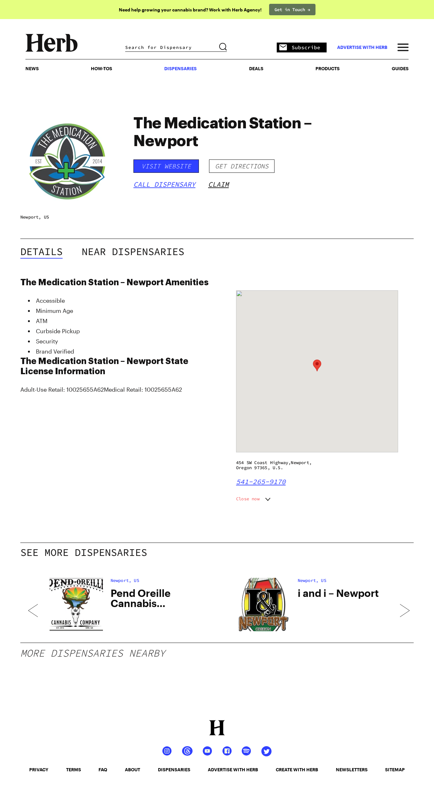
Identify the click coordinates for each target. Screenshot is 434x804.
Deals (256, 68)
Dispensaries (180, 68)
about (132, 769)
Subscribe (306, 47)
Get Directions (241, 166)
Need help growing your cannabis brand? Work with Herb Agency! (190, 9)
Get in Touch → (292, 9)
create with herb (297, 769)
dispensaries (174, 769)
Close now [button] (248, 499)
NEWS (32, 68)
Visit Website (166, 166)
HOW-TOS (101, 68)
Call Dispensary (164, 184)
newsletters (352, 769)
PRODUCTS (327, 68)
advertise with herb (362, 47)
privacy (38, 769)
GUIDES (400, 68)
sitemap (395, 769)
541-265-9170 (261, 481)
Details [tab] (41, 251)
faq (102, 769)
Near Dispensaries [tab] (133, 251)
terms (73, 769)
